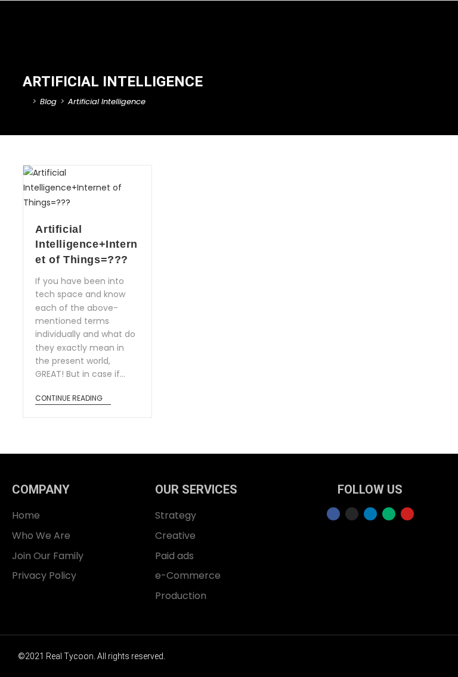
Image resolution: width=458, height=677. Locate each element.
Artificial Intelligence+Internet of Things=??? (86, 244)
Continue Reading (69, 398)
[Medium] (388, 513)
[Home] (26, 101)
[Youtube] (407, 513)
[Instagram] (351, 513)
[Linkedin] (370, 513)
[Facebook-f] (333, 513)
